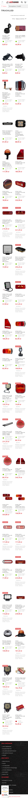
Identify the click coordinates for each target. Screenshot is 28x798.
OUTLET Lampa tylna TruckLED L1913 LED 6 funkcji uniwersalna (20, 679)
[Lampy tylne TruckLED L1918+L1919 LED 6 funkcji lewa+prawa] (7, 497)
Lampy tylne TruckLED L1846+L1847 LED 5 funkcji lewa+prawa (20, 506)
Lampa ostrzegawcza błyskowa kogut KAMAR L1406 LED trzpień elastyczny (7, 164)
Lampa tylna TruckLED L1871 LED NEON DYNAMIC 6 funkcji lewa (20, 606)
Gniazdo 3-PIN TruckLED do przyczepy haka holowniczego (19, 66)
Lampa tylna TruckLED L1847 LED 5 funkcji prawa (7, 359)
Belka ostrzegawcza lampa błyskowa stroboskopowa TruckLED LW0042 (7, 132)
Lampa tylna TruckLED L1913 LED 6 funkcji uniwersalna (20, 193)
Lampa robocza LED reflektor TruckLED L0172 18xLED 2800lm (7, 679)
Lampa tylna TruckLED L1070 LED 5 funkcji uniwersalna (20, 94)
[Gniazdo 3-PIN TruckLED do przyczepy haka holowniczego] (20, 57)
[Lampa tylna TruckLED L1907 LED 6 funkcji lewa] (20, 154)
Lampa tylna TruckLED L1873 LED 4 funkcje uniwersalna (7, 571)
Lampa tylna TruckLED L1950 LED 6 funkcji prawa (20, 535)
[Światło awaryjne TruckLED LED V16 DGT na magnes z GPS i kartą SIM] (7, 634)
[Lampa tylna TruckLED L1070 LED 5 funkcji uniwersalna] (20, 85)
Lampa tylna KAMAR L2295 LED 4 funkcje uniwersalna (20, 36)
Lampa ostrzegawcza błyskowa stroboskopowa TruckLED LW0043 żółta (19, 133)
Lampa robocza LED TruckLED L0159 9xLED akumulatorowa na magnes (20, 360)
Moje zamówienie (7, 743)
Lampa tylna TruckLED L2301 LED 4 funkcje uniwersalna (20, 716)
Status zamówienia (6, 746)
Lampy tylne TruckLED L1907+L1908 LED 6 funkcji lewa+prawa (20, 470)
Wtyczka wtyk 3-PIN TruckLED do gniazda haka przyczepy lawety (7, 66)
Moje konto (5, 758)
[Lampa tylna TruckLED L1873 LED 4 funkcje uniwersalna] (7, 562)
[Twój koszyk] (25, 2)
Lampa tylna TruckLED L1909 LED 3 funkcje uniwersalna (7, 193)
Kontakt (4, 755)
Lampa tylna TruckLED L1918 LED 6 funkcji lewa (20, 221)
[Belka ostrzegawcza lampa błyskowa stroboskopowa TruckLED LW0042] (7, 124)
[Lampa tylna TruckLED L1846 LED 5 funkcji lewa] (20, 324)
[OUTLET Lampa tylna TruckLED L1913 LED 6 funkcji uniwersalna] (20, 671)
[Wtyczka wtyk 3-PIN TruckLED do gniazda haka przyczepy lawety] (7, 57)
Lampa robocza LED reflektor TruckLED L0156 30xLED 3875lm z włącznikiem (7, 259)
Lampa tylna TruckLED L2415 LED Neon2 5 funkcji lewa (20, 397)
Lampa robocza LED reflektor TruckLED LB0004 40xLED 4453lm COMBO (7, 433)
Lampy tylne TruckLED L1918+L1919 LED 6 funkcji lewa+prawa (7, 506)
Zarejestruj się (5, 761)
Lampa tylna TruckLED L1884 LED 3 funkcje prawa (7, 469)
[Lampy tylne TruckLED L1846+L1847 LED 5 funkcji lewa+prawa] (20, 497)
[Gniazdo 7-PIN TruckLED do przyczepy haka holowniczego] (7, 28)
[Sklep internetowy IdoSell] (14, 796)
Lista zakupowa (6, 765)
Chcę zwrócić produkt (7, 753)
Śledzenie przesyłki (7, 748)
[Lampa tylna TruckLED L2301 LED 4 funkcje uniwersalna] (20, 708)
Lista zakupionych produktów (9, 767)
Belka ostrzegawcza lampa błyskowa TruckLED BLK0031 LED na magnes (20, 258)
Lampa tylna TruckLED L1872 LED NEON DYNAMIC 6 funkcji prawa (20, 571)
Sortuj (13, 18)
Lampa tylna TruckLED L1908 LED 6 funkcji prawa (7, 332)
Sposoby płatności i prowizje (9, 785)
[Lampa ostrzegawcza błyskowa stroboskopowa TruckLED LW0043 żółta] (20, 124)
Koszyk (4, 763)
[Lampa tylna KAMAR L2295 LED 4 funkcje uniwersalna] (20, 28)
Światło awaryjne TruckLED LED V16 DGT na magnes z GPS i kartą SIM (6, 642)
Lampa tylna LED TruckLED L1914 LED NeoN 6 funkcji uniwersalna (7, 221)
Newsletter (5, 774)
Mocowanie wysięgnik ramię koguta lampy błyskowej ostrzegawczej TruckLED (6, 95)
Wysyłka (4, 782)
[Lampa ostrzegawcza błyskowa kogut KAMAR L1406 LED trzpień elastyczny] (7, 154)
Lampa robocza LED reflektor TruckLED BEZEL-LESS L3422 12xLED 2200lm (7, 606)
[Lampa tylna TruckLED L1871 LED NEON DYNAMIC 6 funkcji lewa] (20, 598)
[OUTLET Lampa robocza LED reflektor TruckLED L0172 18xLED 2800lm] (7, 708)
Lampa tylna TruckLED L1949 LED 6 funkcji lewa (7, 535)
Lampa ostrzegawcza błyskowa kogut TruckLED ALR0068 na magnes (19, 643)
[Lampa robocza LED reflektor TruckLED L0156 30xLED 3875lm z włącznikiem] (7, 250)
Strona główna (12, 6)
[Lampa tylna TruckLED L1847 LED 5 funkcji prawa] (7, 351)
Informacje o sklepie (7, 780)
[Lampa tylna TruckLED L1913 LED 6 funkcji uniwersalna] (20, 184)
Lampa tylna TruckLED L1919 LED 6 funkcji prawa (20, 295)
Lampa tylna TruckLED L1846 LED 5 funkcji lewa (20, 332)
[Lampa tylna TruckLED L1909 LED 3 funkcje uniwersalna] (7, 184)
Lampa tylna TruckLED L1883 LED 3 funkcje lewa (20, 432)
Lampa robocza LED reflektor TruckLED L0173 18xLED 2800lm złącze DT (7, 397)
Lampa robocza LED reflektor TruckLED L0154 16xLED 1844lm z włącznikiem (7, 296)
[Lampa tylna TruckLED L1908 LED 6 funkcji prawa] (7, 324)
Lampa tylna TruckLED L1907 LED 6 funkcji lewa (20, 163)
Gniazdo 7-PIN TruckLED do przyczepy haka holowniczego (6, 37)
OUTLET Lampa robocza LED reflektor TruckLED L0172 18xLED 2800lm (7, 717)
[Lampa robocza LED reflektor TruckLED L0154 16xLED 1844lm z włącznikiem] (7, 287)
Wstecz (4, 6)
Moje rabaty (5, 772)
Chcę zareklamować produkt (9, 750)
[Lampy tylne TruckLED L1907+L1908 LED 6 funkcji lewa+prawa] (20, 461)
